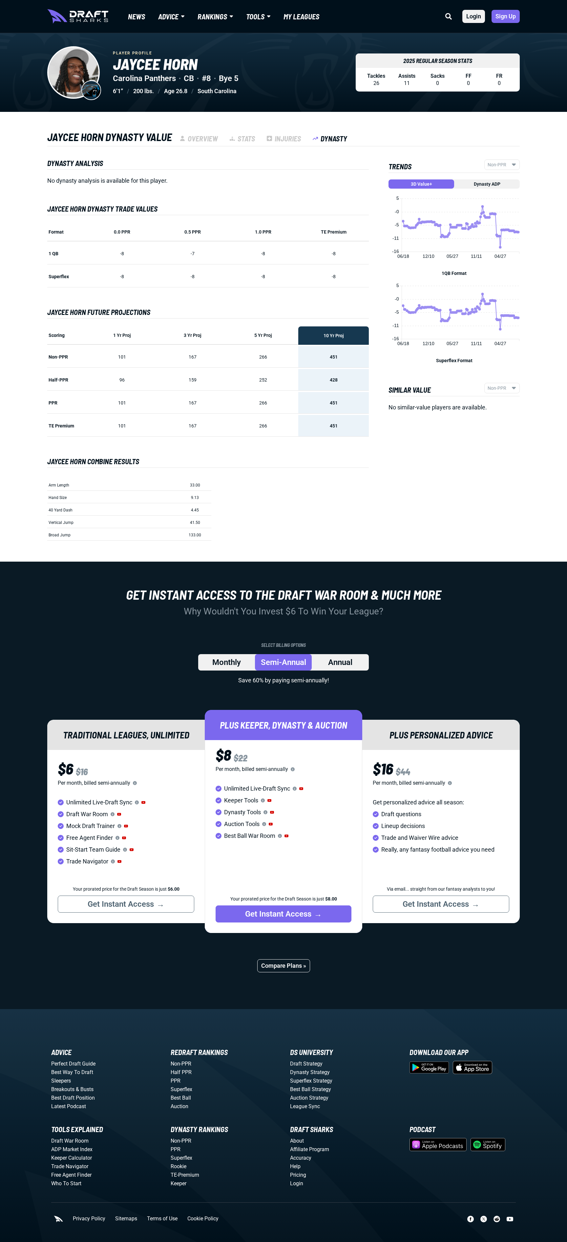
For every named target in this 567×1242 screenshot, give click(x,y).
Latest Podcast (68, 1106)
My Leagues (301, 16)
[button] (143, 802)
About (297, 1141)
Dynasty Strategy (310, 1072)
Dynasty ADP (487, 184)
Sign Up (505, 16)
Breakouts (62, 1089)
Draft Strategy (306, 1064)
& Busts (85, 1089)
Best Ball (181, 1098)
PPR (175, 1081)
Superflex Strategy (311, 1081)
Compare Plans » (283, 965)
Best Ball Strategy (310, 1089)
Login (473, 16)
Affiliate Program (309, 1149)
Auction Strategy (309, 1098)
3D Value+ (421, 184)
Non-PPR (181, 1064)
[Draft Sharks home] (77, 16)
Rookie (178, 1166)
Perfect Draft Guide (73, 1064)
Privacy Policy (89, 1219)
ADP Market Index (72, 1149)
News (136, 16)
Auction (179, 1106)
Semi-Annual (283, 662)
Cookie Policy (203, 1219)
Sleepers (61, 1081)
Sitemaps (126, 1219)
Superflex (181, 1089)
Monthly (226, 662)
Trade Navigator (69, 1166)
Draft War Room (70, 1141)
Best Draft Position (73, 1098)
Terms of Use (162, 1219)
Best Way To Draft (72, 1072)
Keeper (178, 1183)
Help (295, 1166)
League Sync (305, 1106)
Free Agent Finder (71, 1175)
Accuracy (300, 1158)
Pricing (298, 1175)
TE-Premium (185, 1175)
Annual (340, 662)
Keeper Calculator (71, 1158)
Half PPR (181, 1072)
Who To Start (66, 1183)
